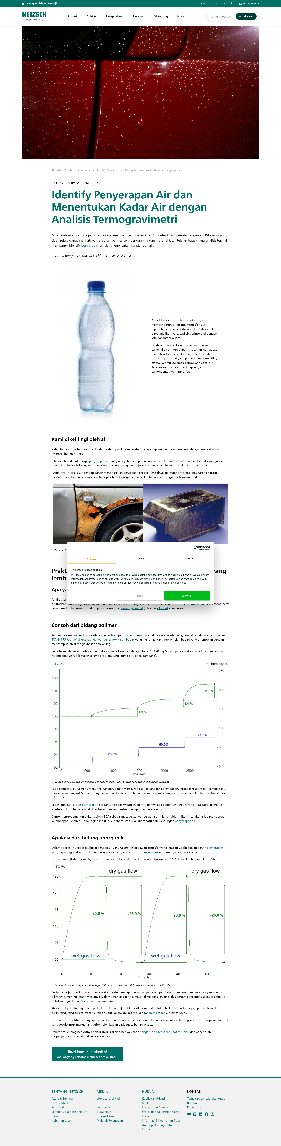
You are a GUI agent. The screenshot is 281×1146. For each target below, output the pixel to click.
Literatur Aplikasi (108, 1098)
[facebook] (206, 1114)
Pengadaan (194, 1107)
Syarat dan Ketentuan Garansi (162, 1112)
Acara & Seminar (63, 1098)
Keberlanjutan (61, 1120)
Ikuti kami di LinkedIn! (87, 1054)
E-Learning (160, 16)
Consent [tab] (92, 559)
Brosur (101, 1103)
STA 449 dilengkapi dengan (77, 639)
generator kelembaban (119, 639)
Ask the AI (248, 16)
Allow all (187, 595)
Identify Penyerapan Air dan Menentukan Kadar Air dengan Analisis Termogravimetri (125, 170)
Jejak (145, 1103)
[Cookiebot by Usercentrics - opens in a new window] (196, 547)
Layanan (139, 16)
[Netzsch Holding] (23, 4)
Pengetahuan (115, 16)
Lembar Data (105, 1107)
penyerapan (90, 245)
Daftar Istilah (60, 1103)
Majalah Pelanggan (110, 1120)
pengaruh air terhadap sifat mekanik (164, 1032)
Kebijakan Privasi (153, 1098)
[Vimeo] (195, 1114)
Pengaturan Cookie (155, 1107)
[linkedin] (201, 1114)
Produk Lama (105, 1116)
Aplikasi (91, 16)
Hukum (148, 1091)
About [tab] (189, 558)
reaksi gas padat (132, 608)
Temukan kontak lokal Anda (206, 1098)
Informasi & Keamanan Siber (161, 1120)
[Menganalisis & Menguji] (34, 16)
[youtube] (189, 1114)
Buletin (192, 1103)
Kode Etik (148, 1116)
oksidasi (162, 608)
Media (102, 1091)
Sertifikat (58, 1107)
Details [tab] (141, 558)
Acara (181, 16)
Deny (140, 595)
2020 (60, 170)
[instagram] (212, 1114)
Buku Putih (104, 1112)
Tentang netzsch (68, 1091)
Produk (73, 16)
